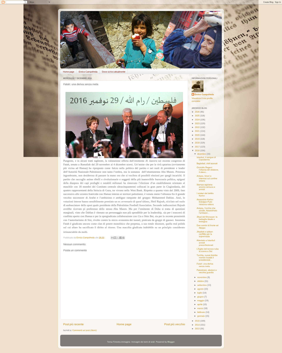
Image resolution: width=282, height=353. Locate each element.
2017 (197, 147)
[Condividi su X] (117, 237)
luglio (200, 293)
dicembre (202, 154)
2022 (197, 127)
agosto (200, 289)
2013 (197, 329)
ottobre (200, 281)
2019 (197, 139)
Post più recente (73, 324)
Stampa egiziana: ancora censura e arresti (206, 187)
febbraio (201, 312)
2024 (197, 120)
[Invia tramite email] (112, 237)
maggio (201, 300)
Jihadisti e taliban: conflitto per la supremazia (205, 234)
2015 (197, 321)
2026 (197, 112)
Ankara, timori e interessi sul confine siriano (207, 178)
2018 (197, 143)
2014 (197, 325)
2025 (197, 116)
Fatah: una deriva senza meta (205, 265)
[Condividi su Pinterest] (123, 237)
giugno (200, 297)
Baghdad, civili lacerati (207, 163)
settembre (202, 285)
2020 (197, 135)
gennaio (201, 316)
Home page (68, 71)
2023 (197, 123)
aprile (200, 304)
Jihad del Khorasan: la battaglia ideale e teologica (207, 219)
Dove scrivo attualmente (113, 71)
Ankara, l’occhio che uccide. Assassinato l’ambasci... (207, 210)
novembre (202, 277)
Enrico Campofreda (88, 71)
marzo (200, 308)
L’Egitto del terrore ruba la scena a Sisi (208, 250)
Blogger (170, 342)
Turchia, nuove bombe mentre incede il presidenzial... (207, 257)
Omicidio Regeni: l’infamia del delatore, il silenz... (208, 169)
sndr (153, 342)
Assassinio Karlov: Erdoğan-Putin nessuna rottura (205, 201)
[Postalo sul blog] (115, 237)
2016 (197, 150)
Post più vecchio (174, 324)
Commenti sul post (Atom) (84, 330)
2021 (197, 131)
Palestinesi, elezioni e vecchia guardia (207, 271)
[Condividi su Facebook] (120, 237)
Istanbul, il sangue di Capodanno (206, 158)
